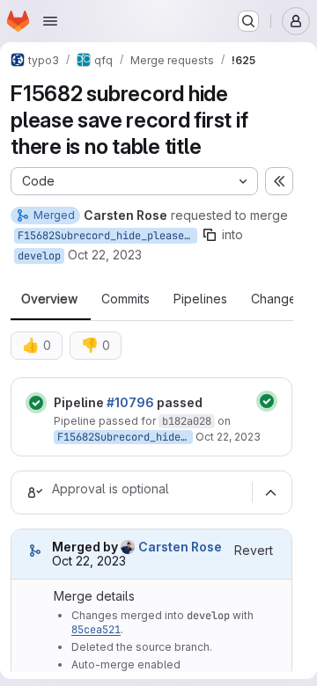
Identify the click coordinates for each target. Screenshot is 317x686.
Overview (49, 299)
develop (39, 256)
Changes (277, 299)
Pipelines (200, 299)
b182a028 (186, 421)
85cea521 (96, 630)
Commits (125, 299)
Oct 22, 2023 (105, 254)
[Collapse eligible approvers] (270, 492)
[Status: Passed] (36, 402)
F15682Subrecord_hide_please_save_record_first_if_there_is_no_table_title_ (107, 236)
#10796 (130, 402)
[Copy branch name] (209, 234)
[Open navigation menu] (50, 21)
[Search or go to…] (248, 21)
